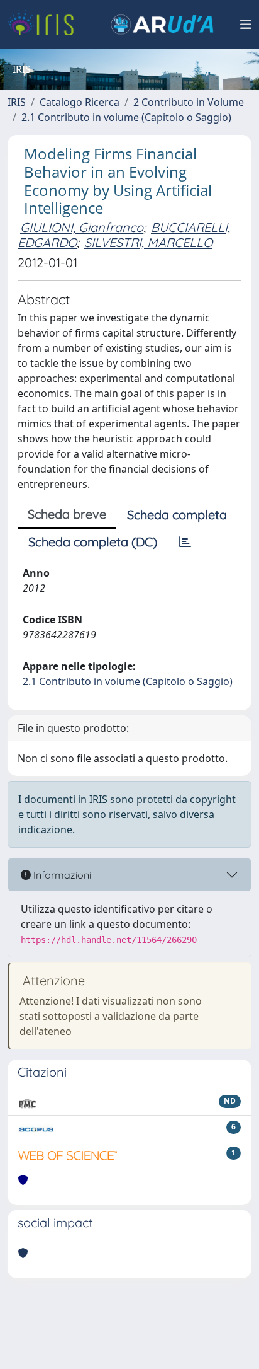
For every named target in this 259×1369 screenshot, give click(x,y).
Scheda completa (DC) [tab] (92, 542)
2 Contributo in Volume (188, 102)
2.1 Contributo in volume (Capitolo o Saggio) (126, 117)
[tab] (185, 542)
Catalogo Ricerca (79, 102)
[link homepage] (46, 25)
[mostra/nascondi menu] (245, 24)
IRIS (17, 102)
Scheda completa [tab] (177, 515)
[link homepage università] (162, 25)
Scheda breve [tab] (67, 514)
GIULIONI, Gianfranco (81, 227)
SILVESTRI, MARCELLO (148, 242)
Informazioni (61, 875)
